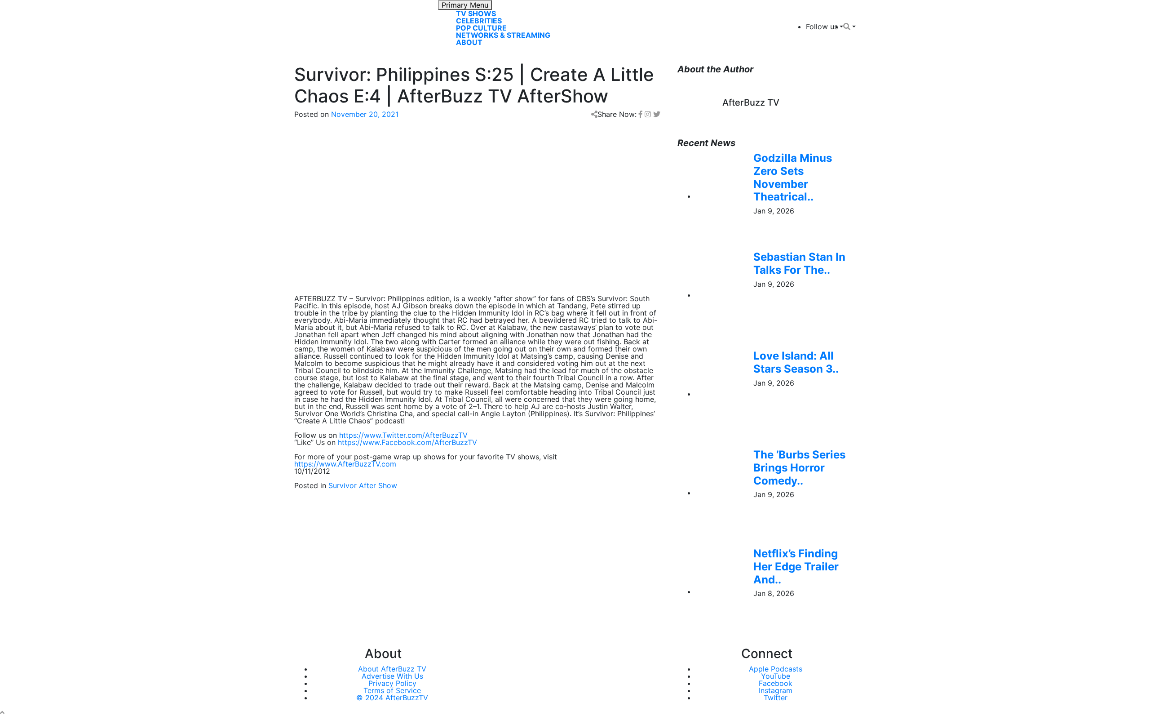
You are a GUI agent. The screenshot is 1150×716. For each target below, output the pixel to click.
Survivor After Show (362, 485)
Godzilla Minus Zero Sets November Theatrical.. (792, 177)
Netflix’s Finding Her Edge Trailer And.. (796, 566)
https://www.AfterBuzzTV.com (345, 463)
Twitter (775, 697)
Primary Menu (465, 4)
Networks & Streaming (503, 35)
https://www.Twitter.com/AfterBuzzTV (403, 435)
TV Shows (476, 13)
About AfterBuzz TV (392, 668)
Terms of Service (392, 690)
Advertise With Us (392, 676)
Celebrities (479, 20)
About (469, 42)
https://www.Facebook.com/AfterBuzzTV (407, 442)
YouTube (775, 676)
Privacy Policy (392, 683)
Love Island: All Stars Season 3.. (796, 362)
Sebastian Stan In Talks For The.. (799, 263)
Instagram (775, 690)
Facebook (775, 683)
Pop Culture (481, 27)
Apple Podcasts (775, 668)
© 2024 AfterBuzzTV (392, 697)
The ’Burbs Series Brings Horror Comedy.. (799, 467)
